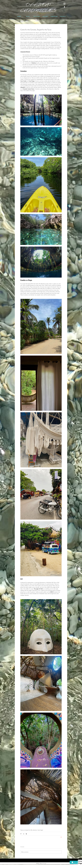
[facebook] (64, 7)
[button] (27, 16)
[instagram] (64, 4)
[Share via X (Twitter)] (23, 833)
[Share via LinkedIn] (26, 833)
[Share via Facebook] (20, 833)
